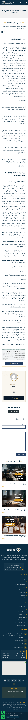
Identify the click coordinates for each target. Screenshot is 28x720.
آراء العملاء (23, 595)
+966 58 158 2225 (19, 640)
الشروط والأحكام (13, 718)
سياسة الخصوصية (21, 718)
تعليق (23, 430)
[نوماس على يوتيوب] (12, 680)
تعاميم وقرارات (14, 411)
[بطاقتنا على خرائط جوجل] (14, 684)
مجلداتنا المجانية (22, 592)
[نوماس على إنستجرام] (15, 680)
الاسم (23, 424)
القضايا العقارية (22, 617)
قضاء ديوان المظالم (21, 620)
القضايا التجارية (22, 609)
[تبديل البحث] (16, 2)
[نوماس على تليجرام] (5, 680)
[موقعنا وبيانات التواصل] (20, 3)
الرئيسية (24, 579)
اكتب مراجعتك (14, 696)
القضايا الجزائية (22, 606)
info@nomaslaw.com (18, 647)
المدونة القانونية (22, 587)
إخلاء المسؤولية (6, 718)
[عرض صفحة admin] (14, 377)
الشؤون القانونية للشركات (20, 622)
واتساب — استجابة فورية (17, 643)
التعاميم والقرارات (22, 589)
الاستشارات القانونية (21, 625)
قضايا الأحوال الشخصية (21, 611)
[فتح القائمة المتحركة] (26, 2)
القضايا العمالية (22, 614)
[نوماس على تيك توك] (8, 680)
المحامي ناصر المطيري (20, 584)
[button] (14, 32)
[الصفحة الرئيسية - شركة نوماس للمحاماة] (14, 550)
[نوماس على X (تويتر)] (19, 680)
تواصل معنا (23, 598)
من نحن (24, 581)
